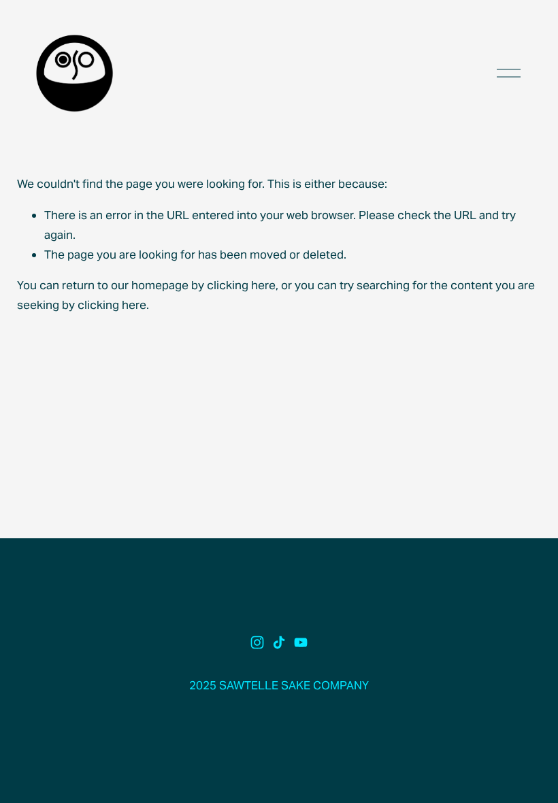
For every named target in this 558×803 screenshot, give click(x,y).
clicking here (241, 285)
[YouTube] (301, 642)
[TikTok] (279, 642)
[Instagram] (257, 642)
